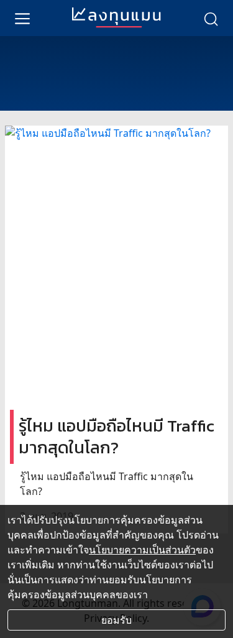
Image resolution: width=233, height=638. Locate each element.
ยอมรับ (116, 620)
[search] (210, 18)
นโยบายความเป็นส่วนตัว (142, 550)
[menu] (22, 18)
